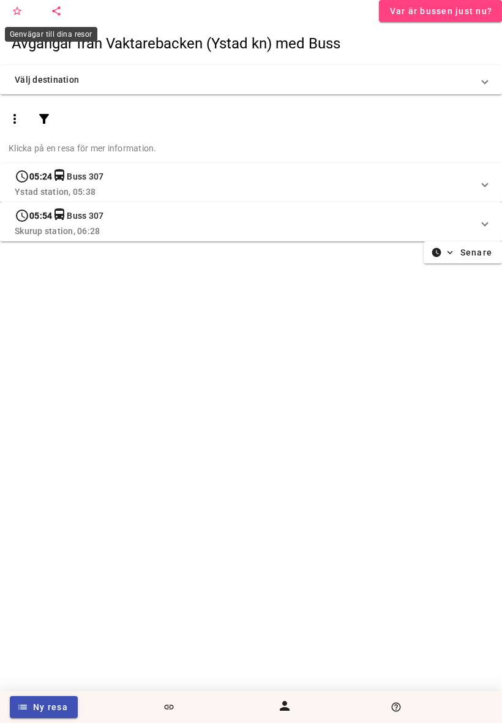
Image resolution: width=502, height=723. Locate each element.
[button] (251, 79)
